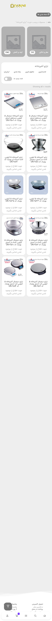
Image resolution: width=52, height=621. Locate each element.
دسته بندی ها (43, 14)
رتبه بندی (17, 71)
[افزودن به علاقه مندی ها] (31, 120)
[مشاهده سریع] (41, 120)
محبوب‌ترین (29, 71)
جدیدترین (42, 71)
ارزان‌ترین (5, 71)
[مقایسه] (36, 120)
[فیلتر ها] (8, 606)
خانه (49, 22)
